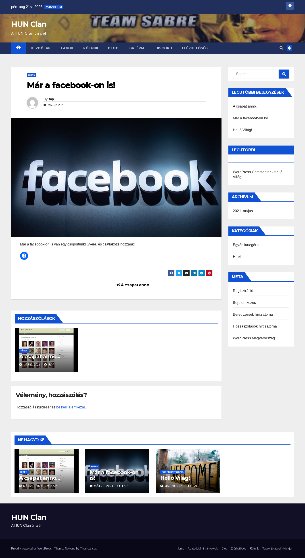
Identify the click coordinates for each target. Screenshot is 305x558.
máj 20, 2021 (174, 486)
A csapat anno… (136, 285)
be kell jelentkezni (70, 407)
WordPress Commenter (252, 172)
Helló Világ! (242, 130)
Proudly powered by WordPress (32, 548)
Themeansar (88, 548)
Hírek (31, 75)
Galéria (136, 48)
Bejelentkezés (244, 302)
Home (180, 548)
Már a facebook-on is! (250, 118)
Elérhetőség (195, 48)
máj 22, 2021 (103, 486)
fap (51, 99)
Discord (163, 48)
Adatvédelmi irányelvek (203, 548)
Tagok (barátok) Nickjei (277, 548)
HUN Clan (28, 24)
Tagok (67, 48)
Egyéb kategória (246, 245)
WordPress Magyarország (254, 338)
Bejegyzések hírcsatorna (253, 314)
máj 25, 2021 (33, 486)
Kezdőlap (41, 48)
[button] (281, 48)
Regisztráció (243, 291)
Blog (113, 48)
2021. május (243, 211)
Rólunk (90, 48)
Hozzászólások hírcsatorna (255, 326)
